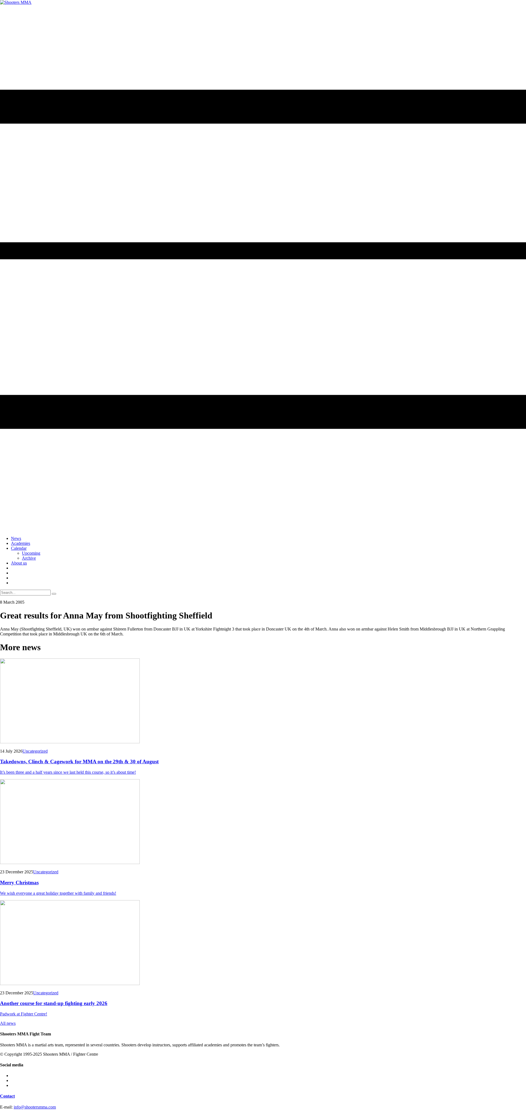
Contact (7, 1096)
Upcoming (31, 553)
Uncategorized (35, 751)
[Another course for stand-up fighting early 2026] (263, 943)
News (16, 538)
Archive (29, 558)
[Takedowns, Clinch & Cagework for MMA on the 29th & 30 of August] (263, 701)
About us (19, 563)
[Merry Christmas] (263, 822)
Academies (20, 543)
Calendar (19, 548)
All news (8, 1023)
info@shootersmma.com (35, 1107)
